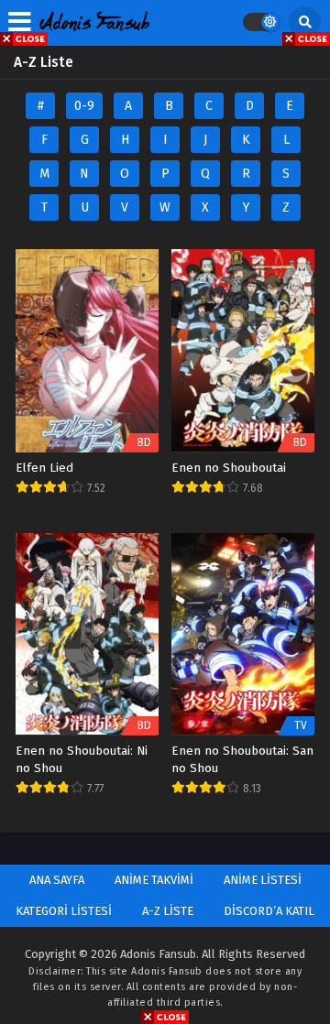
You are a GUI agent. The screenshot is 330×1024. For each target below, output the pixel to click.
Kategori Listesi (64, 911)
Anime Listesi (263, 880)
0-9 (84, 106)
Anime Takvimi (154, 880)
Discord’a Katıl (269, 911)
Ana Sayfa (56, 880)
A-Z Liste (167, 911)
